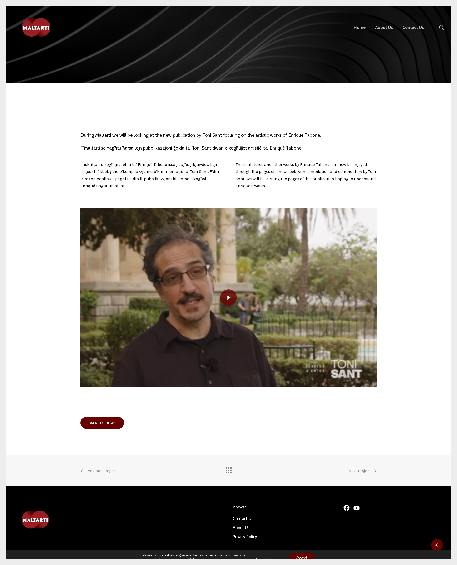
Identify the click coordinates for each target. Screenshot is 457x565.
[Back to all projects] (228, 469)
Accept (301, 557)
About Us (241, 527)
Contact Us (243, 518)
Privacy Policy (245, 536)
